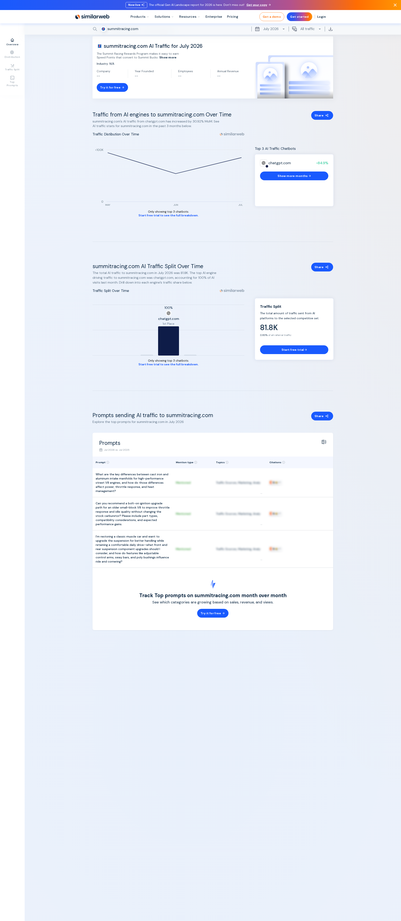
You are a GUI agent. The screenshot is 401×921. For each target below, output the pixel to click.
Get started (299, 17)
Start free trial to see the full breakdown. (168, 215)
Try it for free (110, 87)
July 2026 (271, 28)
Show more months (293, 176)
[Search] (212, 29)
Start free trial (293, 350)
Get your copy (256, 5)
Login (321, 17)
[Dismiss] (395, 5)
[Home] (92, 16)
